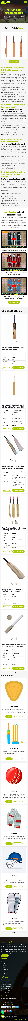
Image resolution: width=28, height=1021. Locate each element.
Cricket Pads (14, 918)
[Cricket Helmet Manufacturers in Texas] (13, 860)
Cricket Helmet (14, 876)
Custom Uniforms (7, 990)
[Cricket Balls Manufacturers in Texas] (13, 775)
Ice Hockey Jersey (7, 986)
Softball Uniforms (7, 984)
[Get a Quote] (2, 1016)
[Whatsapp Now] (2, 1012)
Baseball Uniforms (7, 982)
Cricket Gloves (14, 833)
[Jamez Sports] (6, 2)
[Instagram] (5, 1011)
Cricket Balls (14, 791)
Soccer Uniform (6, 992)
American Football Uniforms (9, 980)
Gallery (4, 965)
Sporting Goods (12, 16)
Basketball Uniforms (7, 988)
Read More (9, 716)
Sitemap (4, 971)
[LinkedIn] (10, 1011)
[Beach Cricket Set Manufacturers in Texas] (13, 733)
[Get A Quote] (14, 45)
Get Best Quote (7, 367)
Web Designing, (20, 1017)
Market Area (5, 973)
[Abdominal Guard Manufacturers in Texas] (13, 690)
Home (5, 16)
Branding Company (23, 1019)
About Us (5, 963)
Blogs (4, 967)
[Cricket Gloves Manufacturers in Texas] (13, 818)
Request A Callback (18, 367)
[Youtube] (8, 1011)
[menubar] (25, 2)
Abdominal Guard (14, 706)
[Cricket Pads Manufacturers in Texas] (13, 903)
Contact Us (5, 969)
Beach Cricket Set (14, 748)
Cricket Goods (21, 16)
